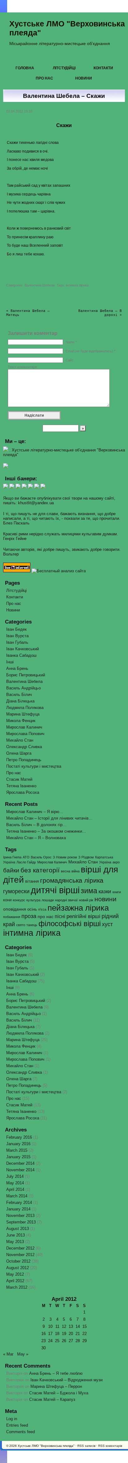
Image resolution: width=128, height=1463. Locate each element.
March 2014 (16, 1196)
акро (116, 862)
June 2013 (15, 1235)
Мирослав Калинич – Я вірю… (34, 811)
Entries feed (17, 1425)
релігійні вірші (83, 916)
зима (89, 891)
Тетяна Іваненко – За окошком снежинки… (46, 831)
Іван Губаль (17, 642)
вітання (32, 881)
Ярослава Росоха (22, 792)
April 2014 (15, 1189)
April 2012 (15, 1280)
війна (75, 871)
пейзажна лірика (78, 907)
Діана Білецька (20, 701)
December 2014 (20, 1163)
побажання (11, 917)
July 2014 (15, 1176)
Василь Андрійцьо (23, 688)
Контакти (103, 68)
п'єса (42, 909)
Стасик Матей (19, 779)
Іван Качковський (22, 649)
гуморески (16, 891)
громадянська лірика (71, 880)
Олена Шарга (18, 753)
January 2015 (18, 1156)
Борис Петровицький (25, 675)
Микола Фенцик (20, 720)
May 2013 (15, 1241)
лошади (48, 900)
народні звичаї (66, 900)
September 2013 (21, 1222)
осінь (32, 909)
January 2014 (18, 1209)
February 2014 (19, 1202)
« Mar (8, 1354)
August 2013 (17, 1228)
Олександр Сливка (24, 746)
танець (31, 925)
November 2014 (20, 1170)
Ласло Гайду (26, 862)
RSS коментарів (110, 1445)
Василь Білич (19, 694)
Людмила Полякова (24, 707)
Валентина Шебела (40, 285)
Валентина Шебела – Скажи (64, 96)
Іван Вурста (17, 635)
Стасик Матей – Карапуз (52, 1399)
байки (11, 870)
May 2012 (15, 1274)
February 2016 (19, 1137)
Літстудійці (64, 68)
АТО (26, 857)
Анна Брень (17, 668)
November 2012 (20, 1254)
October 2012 (18, 1261)
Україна (105, 862)
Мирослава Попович (25, 733)
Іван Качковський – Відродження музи (66, 1380)
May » (22, 1354)
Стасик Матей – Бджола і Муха (58, 1393)
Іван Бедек (16, 629)
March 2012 (16, 1287)
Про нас (44, 78)
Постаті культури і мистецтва (33, 766)
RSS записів (86, 1445)
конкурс (19, 900)
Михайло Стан (19, 740)
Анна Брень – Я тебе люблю (56, 1373)
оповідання (14, 909)
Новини (83, 78)
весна (65, 871)
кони (7, 900)
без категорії (40, 870)
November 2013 (20, 1215)
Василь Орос (41, 857)
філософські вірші (70, 924)
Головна (25, 68)
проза (28, 916)
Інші (10, 662)
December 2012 (20, 1248)
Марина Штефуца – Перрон (56, 1386)
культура (33, 900)
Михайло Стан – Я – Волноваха (36, 837)
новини (105, 899)
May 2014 (15, 1183)
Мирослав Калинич (24, 727)
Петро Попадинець (23, 759)
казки (104, 891)
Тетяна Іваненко (21, 786)
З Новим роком (65, 857)
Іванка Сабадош (21, 655)
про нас (45, 916)
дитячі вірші (55, 890)
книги (116, 892)
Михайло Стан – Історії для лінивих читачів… (49, 818)
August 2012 (17, 1267)
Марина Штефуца (22, 714)
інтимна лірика (77, 285)
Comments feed (20, 1431)
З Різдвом (86, 857)
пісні (60, 916)
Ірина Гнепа (12, 857)
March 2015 (16, 1150)
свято (20, 925)
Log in (11, 1418)
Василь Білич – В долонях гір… (36, 824)
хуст (107, 924)
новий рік (86, 900)
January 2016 (18, 1143)
